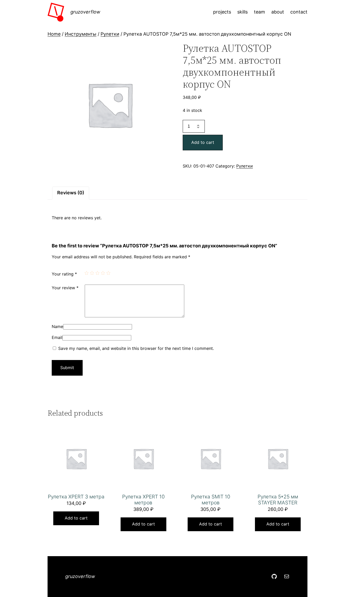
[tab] (70, 193)
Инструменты (80, 34)
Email (57, 337)
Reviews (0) (70, 192)
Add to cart (202, 142)
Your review (65, 287)
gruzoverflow (85, 12)
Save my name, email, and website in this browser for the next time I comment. (136, 348)
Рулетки (110, 34)
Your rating (64, 274)
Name (57, 326)
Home (54, 34)
